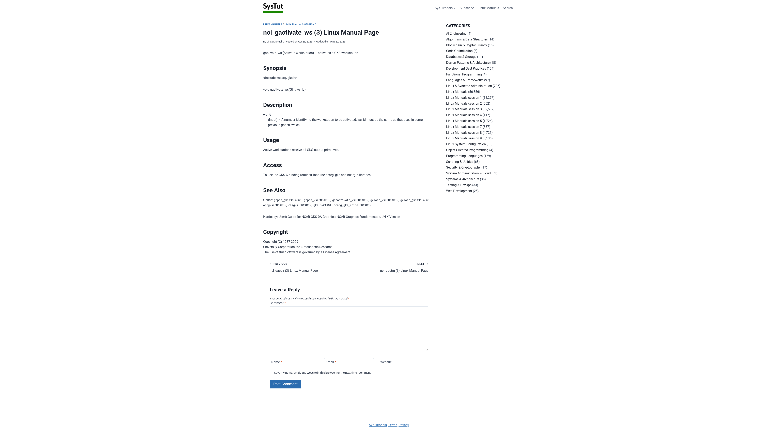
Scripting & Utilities (459, 162)
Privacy (404, 425)
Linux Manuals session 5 (464, 121)
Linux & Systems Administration (469, 86)
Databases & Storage (461, 57)
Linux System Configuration (466, 144)
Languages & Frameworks (464, 80)
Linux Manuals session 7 (464, 127)
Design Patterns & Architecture (467, 63)
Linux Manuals (488, 8)
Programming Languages (464, 156)
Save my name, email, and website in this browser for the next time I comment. (323, 372)
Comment (278, 303)
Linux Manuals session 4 (464, 115)
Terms (392, 425)
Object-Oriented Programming (467, 150)
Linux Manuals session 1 (464, 98)
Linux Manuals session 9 (464, 138)
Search (508, 8)
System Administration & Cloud (468, 173)
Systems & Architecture (462, 179)
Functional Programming (464, 74)
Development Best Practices (466, 68)
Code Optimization (459, 51)
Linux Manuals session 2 (464, 103)
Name (276, 362)
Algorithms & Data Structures (467, 39)
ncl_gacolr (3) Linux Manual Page (294, 267)
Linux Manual (274, 41)
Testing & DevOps (458, 185)
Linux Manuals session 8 (464, 133)
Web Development (459, 191)
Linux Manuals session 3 (300, 24)
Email (331, 362)
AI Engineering (456, 33)
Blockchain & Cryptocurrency (466, 45)
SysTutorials (378, 425)
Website (386, 362)
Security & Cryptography (463, 167)
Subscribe (467, 8)
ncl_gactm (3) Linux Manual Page (404, 267)
